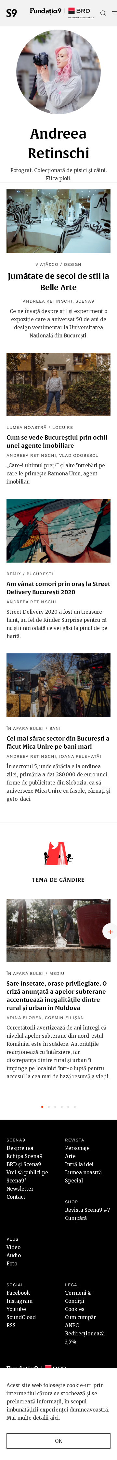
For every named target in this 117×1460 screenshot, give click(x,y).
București (40, 573)
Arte (70, 1156)
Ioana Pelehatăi (80, 756)
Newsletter (19, 1189)
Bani (55, 728)
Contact (15, 1197)
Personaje (77, 1148)
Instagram (19, 1301)
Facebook (18, 1293)
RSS (11, 1325)
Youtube (16, 1309)
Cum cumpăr (80, 1317)
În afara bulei (25, 728)
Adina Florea (24, 1017)
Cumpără (76, 1218)
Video (13, 1247)
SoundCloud (21, 1317)
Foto (11, 1264)
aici (54, 1418)
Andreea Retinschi (47, 301)
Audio (13, 1255)
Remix (13, 573)
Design (73, 264)
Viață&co (46, 264)
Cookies (74, 1309)
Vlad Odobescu (79, 455)
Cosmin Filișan (64, 1017)
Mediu (56, 973)
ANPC (72, 1325)
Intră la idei (79, 1164)
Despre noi (19, 1148)
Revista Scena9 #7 (87, 1210)
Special (74, 1181)
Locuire (62, 427)
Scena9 (84, 301)
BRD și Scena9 (23, 1164)
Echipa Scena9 (24, 1156)
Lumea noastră (26, 427)
